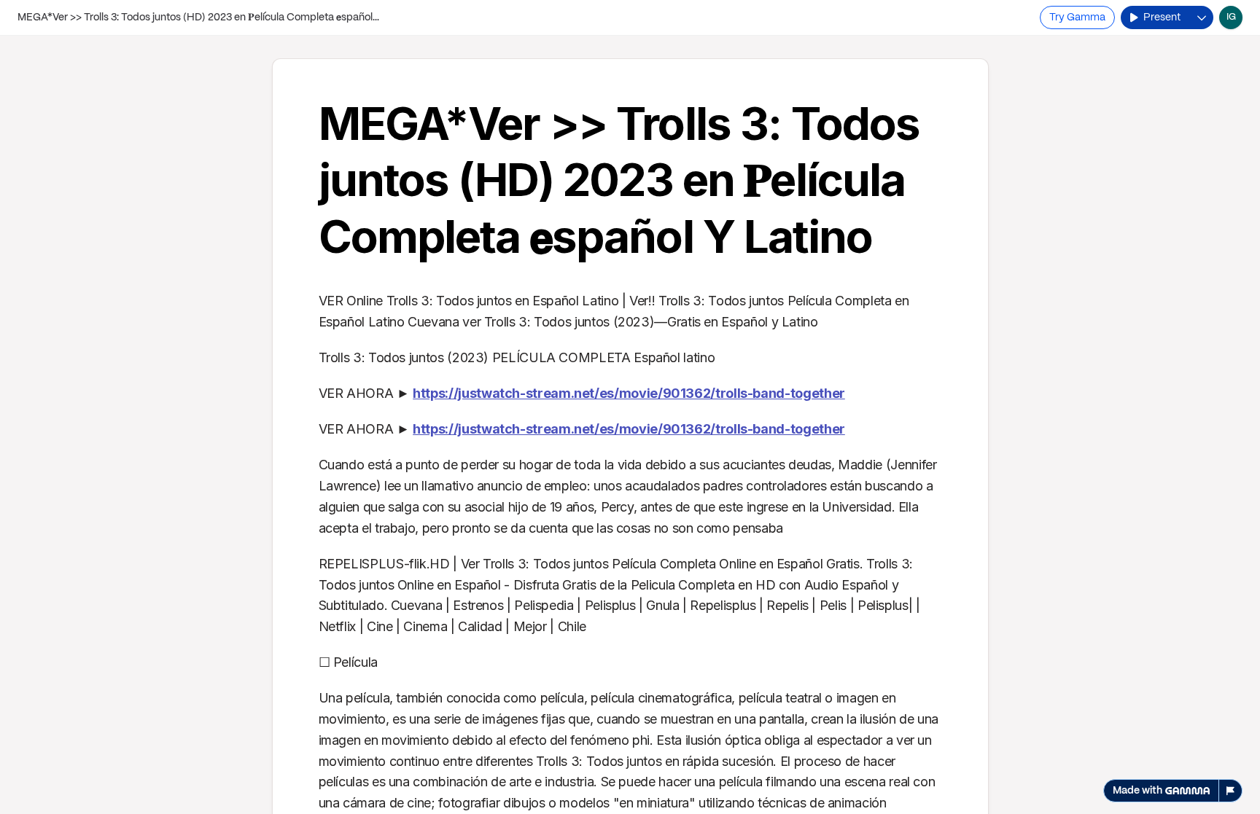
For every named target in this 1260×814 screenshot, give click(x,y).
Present (1162, 17)
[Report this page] (1230, 790)
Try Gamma (1077, 17)
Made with (1137, 791)
